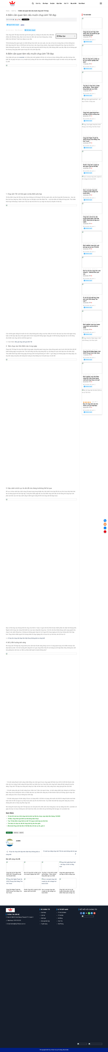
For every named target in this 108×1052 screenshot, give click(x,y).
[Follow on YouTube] (94, 913)
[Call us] (89, 913)
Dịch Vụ (38, 3)
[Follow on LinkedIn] (92, 913)
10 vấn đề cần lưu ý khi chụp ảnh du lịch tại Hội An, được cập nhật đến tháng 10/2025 (34, 816)
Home (7, 11)
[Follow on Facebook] (81, 913)
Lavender (21, 57)
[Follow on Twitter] (84, 913)
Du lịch (52, 3)
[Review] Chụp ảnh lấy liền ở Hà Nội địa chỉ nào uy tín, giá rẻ (26, 826)
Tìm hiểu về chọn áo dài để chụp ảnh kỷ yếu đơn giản (24, 823)
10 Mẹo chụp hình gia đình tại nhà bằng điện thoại (23, 818)
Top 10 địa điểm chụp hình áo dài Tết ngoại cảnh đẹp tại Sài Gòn (28, 821)
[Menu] (101, 3)
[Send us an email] (86, 913)
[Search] (33, 3)
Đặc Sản (59, 3)
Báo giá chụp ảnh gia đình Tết (23, 342)
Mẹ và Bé (73, 3)
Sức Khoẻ (82, 3)
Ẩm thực (45, 3)
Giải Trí (66, 3)
